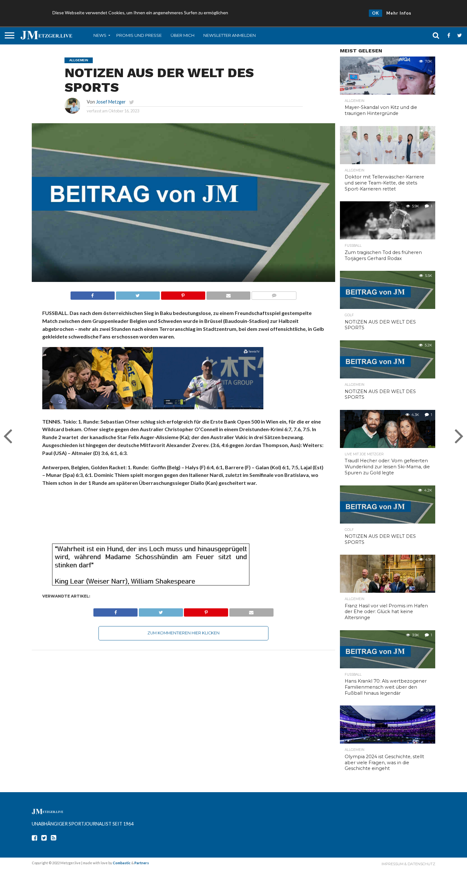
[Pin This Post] (183, 294)
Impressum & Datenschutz (408, 864)
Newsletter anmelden (229, 35)
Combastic (122, 863)
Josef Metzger (111, 101)
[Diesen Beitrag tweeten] (138, 294)
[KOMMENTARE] (273, 294)
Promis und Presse (139, 35)
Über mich (182, 35)
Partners (141, 863)
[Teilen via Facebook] (93, 294)
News (99, 35)
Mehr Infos (398, 13)
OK (375, 13)
